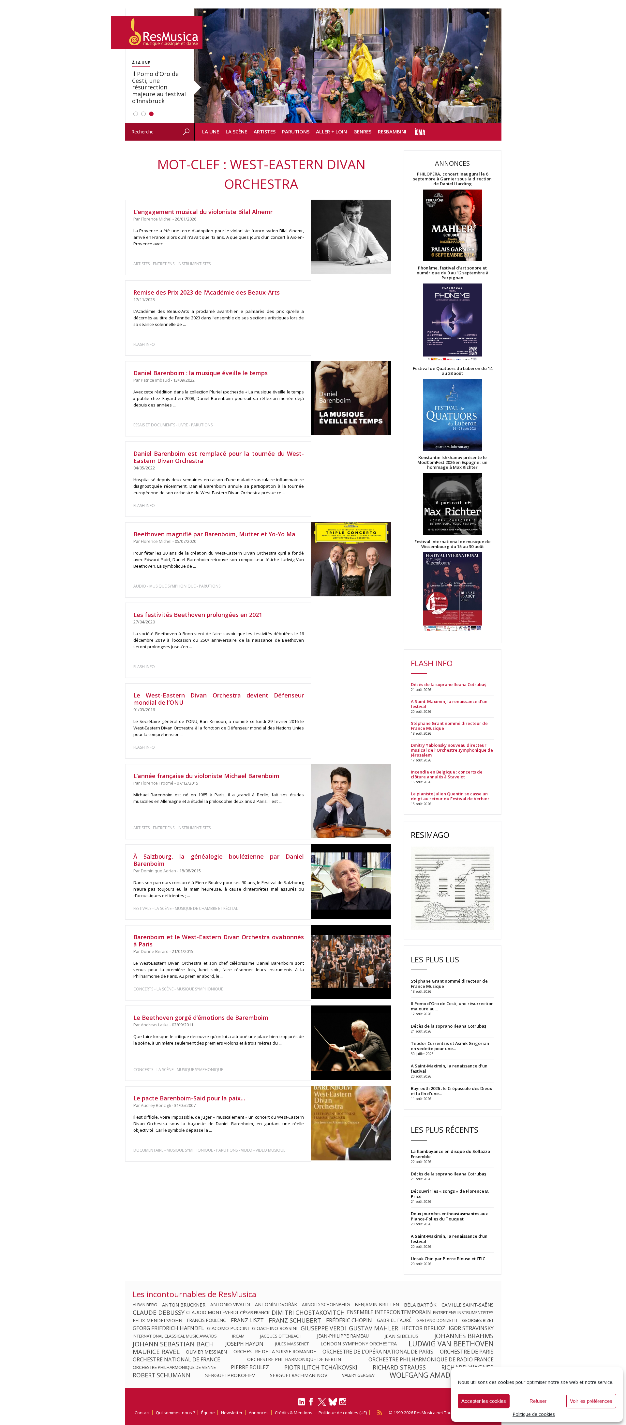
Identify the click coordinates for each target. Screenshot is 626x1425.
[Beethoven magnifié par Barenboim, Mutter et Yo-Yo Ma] (351, 559)
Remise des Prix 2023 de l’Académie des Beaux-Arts (206, 292)
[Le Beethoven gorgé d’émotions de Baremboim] (351, 1042)
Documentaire (148, 1150)
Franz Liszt (247, 1320)
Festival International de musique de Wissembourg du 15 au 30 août (452, 544)
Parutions (295, 131)
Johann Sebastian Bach (173, 1343)
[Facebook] (311, 1404)
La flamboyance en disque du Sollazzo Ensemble (450, 1153)
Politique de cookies (534, 1414)
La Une (210, 131)
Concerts (143, 989)
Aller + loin (331, 131)
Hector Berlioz (423, 1328)
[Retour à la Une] (156, 32)
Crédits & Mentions (293, 1413)
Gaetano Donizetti (436, 1320)
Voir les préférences (591, 1401)
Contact (142, 1413)
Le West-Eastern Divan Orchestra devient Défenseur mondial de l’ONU (218, 698)
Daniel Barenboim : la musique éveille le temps (200, 373)
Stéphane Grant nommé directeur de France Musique (449, 726)
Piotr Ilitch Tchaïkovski (320, 1367)
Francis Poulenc (206, 1320)
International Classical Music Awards (175, 1336)
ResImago (430, 834)
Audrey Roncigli (156, 1105)
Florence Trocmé (157, 783)
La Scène (236, 131)
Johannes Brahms (464, 1336)
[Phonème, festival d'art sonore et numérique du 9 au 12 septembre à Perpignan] (452, 323)
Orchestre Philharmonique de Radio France (431, 1359)
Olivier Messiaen (206, 1351)
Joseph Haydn (244, 1343)
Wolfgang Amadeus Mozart (442, 1375)
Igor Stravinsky (471, 1328)
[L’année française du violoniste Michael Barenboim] (351, 800)
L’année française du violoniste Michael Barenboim (206, 776)
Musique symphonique (172, 586)
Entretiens (163, 264)
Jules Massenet (292, 1343)
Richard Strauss (399, 1367)
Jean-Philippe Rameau (343, 1336)
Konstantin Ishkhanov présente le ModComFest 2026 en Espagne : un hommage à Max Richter (452, 462)
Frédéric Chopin (349, 1320)
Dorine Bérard (155, 951)
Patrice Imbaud (155, 380)
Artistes (265, 131)
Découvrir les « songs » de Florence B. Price (450, 1193)
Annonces (259, 1413)
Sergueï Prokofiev (230, 1375)
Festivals (142, 908)
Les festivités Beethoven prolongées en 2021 (197, 615)
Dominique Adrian (158, 871)
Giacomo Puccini (228, 1328)
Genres (362, 131)
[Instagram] (343, 1401)
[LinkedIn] (301, 1404)
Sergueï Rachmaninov (298, 1375)
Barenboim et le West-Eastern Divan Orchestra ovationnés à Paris (218, 940)
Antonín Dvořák (276, 1304)
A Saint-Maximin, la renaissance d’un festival (449, 704)
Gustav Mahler (373, 1328)
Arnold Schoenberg (326, 1304)
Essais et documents (154, 425)
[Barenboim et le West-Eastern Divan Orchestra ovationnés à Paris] (351, 962)
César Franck (255, 1312)
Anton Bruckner (183, 1304)
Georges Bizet (478, 1320)
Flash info (144, 344)
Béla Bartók (420, 1304)
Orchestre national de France (176, 1359)
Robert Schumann (161, 1375)
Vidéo (246, 1150)
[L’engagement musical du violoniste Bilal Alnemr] (351, 237)
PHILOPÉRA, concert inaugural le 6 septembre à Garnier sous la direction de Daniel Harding (452, 179)
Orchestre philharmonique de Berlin (294, 1359)
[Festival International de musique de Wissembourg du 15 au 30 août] (452, 592)
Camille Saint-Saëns (467, 1304)
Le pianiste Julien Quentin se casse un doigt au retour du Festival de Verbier (450, 796)
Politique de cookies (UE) (343, 1413)
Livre (183, 425)
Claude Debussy (159, 1312)
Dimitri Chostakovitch (308, 1312)
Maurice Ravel (156, 1351)
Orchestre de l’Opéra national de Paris (377, 1351)
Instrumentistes (194, 264)
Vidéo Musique (270, 1150)
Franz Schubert (295, 1320)
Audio (139, 586)
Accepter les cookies (483, 1401)
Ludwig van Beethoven (451, 1343)
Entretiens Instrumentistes (463, 1312)
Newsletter (232, 1413)
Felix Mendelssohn (157, 1320)
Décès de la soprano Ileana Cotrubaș (448, 684)
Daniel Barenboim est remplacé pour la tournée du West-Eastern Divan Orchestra (218, 457)
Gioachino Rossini (274, 1328)
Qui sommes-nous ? (175, 1413)
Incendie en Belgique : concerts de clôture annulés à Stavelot (447, 774)
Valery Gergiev (358, 1375)
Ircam (238, 1336)
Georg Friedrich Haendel (168, 1328)
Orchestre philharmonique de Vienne (174, 1367)
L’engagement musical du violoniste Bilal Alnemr (203, 212)
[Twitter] (322, 1405)
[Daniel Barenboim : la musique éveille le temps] (351, 398)
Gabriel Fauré (394, 1320)
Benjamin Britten (377, 1304)
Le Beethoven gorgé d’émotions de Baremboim (200, 1017)
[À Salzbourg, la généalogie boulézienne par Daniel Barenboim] (351, 881)
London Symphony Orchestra (358, 1343)
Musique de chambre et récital (206, 908)
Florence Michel (156, 219)
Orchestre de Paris (467, 1351)
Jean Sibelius (401, 1336)
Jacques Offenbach (281, 1336)
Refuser (537, 1401)
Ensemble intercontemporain (389, 1312)
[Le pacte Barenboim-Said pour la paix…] (351, 1123)
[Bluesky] (332, 1401)
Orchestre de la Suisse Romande (274, 1351)
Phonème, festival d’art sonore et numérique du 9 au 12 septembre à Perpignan (452, 273)
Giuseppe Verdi (323, 1328)
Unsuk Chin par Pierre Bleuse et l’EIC (448, 1259)
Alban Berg (145, 1304)
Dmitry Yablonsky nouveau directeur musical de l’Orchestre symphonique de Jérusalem (452, 750)
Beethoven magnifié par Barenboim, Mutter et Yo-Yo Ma (214, 534)
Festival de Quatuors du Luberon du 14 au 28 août (452, 371)
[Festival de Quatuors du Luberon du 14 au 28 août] (452, 415)
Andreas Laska (155, 1025)
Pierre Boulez (250, 1367)
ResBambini (392, 131)
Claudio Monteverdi (212, 1312)
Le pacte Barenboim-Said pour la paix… (189, 1098)
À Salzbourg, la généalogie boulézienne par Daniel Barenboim (218, 859)
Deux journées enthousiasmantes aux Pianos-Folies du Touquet (449, 1216)
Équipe (208, 1413)
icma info (420, 132)
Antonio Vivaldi (230, 1304)
